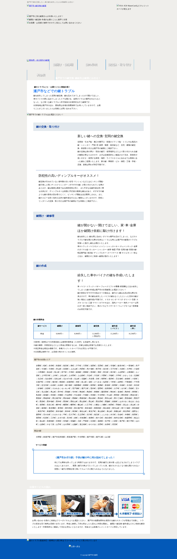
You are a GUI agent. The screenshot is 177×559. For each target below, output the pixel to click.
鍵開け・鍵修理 (63, 64)
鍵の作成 (91, 64)
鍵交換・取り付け (119, 64)
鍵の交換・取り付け (47, 126)
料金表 (41, 75)
